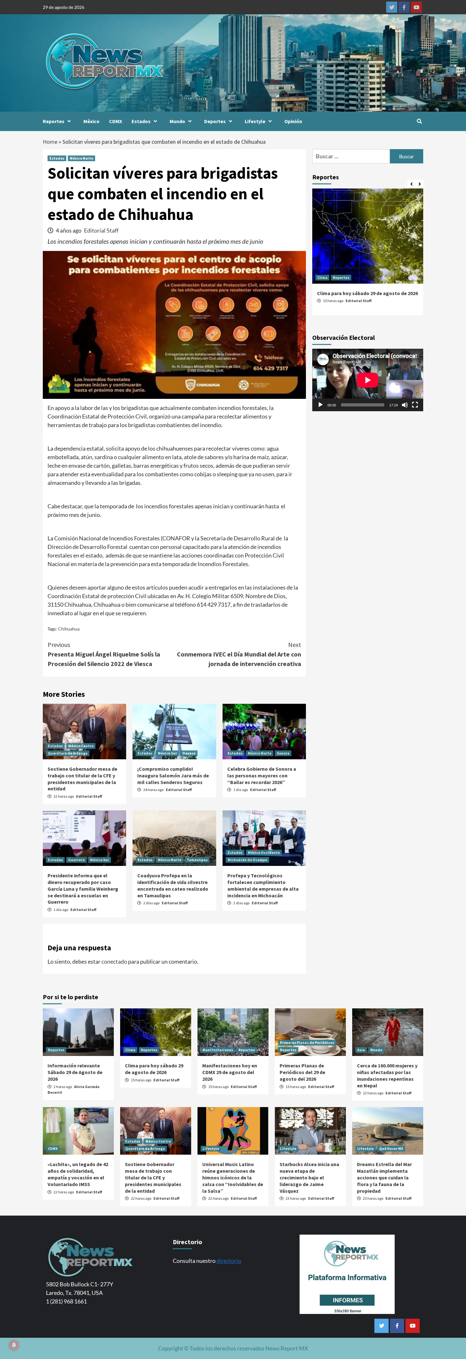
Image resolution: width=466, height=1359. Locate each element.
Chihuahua (69, 628)
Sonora (283, 753)
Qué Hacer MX (391, 1148)
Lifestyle (255, 121)
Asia (361, 1049)
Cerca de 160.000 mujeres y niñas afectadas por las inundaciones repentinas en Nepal (387, 1075)
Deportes (215, 121)
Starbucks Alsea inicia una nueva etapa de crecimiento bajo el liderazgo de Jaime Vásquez (309, 1177)
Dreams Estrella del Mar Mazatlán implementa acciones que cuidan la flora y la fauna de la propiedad (384, 1177)
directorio (229, 1260)
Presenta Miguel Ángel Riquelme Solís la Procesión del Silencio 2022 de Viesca (104, 654)
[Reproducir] (320, 405)
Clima (322, 277)
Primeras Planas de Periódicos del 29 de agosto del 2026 (302, 1072)
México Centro (81, 745)
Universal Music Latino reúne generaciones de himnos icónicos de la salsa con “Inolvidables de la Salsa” (232, 1177)
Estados (141, 121)
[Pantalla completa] (415, 405)
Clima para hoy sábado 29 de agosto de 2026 (367, 293)
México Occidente (264, 852)
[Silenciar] (405, 405)
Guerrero (76, 859)
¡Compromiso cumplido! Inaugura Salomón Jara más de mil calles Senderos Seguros (173, 775)
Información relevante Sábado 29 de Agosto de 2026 (75, 1072)
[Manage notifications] (14, 1345)
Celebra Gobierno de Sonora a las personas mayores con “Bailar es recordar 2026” (261, 775)
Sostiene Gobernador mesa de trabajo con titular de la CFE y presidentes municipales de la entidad (82, 779)
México (91, 121)
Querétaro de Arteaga (67, 753)
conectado (114, 961)
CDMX (115, 121)
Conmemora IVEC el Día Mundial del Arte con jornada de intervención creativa (239, 654)
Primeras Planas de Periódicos (307, 1042)
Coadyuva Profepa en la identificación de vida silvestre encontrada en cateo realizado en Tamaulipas (172, 885)
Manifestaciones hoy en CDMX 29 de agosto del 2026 (229, 1072)
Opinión (293, 121)
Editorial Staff (101, 230)
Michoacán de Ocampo (247, 859)
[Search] (419, 121)
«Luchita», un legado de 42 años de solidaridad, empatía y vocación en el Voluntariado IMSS (78, 1174)
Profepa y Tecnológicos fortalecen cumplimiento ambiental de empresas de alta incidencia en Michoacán (263, 885)
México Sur (167, 753)
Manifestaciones (218, 1049)
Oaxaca (189, 753)
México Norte (81, 158)
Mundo (177, 121)
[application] (367, 380)
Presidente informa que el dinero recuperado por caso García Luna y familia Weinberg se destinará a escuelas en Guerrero (83, 888)
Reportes (53, 121)
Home (50, 141)
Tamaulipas (197, 859)
